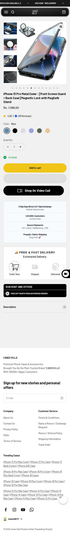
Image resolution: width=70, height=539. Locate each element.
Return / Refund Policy (50, 433)
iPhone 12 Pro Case (47, 498)
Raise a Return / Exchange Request (52, 425)
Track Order (44, 444)
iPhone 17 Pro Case (40, 461)
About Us (8, 417)
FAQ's (6, 435)
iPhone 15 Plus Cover (31, 481)
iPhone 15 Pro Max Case (15, 485)
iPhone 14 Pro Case (40, 491)
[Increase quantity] (20, 146)
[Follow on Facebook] (5, 509)
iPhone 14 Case (18, 494)
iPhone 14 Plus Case (25, 498)
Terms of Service (12, 441)
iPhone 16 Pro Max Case (15, 471)
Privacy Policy (10, 429)
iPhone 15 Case (11, 481)
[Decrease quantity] (8, 146)
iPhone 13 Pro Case (38, 494)
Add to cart (35, 167)
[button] (4, 116)
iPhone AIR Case (27, 465)
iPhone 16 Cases (30, 475)
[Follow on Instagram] (14, 509)
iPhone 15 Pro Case (54, 481)
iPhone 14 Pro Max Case (15, 491)
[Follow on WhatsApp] (31, 509)
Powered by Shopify (43, 529)
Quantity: (8, 140)
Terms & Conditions (48, 417)
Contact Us (9, 423)
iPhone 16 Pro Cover (39, 471)
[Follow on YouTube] (23, 509)
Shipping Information (49, 439)
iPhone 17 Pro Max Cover (16, 461)
